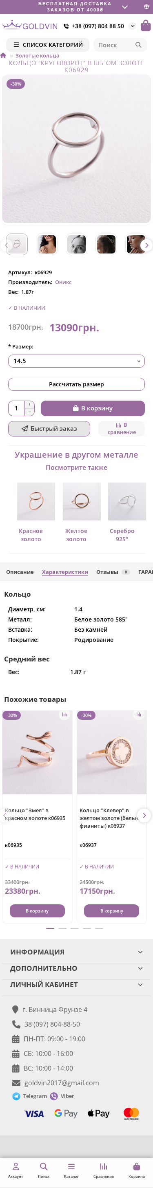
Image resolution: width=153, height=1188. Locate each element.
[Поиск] (138, 44)
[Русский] (146, 6)
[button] (6, 245)
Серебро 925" (122, 535)
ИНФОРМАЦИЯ (37, 952)
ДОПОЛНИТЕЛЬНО (44, 968)
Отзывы (111, 571)
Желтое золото (76, 535)
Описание (20, 571)
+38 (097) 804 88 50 (98, 26)
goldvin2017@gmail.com (61, 1082)
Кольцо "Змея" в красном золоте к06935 (35, 814)
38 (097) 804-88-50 (52, 1024)
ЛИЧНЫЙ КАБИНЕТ (44, 984)
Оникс (63, 282)
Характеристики (65, 571)
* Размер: (20, 346)
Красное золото (31, 535)
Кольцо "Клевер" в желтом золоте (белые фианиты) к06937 (109, 818)
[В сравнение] (64, 714)
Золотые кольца (38, 55)
